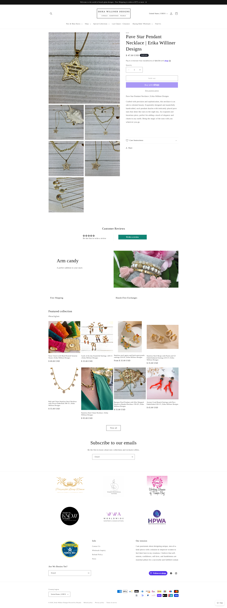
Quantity (129, 65)
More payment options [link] (152, 90)
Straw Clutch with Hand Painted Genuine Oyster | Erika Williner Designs (62, 357)
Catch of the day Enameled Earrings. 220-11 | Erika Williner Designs (96, 357)
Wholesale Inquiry (99, 550)
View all (113, 428)
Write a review (132, 237)
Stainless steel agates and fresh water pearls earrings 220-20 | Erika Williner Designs (129, 356)
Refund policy (88, 602)
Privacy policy (99, 602)
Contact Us (96, 546)
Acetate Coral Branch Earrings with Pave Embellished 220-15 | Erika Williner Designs (162, 403)
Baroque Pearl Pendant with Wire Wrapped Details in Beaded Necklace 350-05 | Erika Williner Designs (129, 404)
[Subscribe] (132, 457)
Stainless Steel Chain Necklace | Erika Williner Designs (94, 414)
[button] (51, 13)
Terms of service (112, 602)
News (94, 559)
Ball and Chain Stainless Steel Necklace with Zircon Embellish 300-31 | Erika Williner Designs (62, 403)
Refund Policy (97, 554)
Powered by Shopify (75, 602)
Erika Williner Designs (61, 602)
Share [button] (130, 148)
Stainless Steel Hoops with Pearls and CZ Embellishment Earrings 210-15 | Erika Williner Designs (161, 358)
